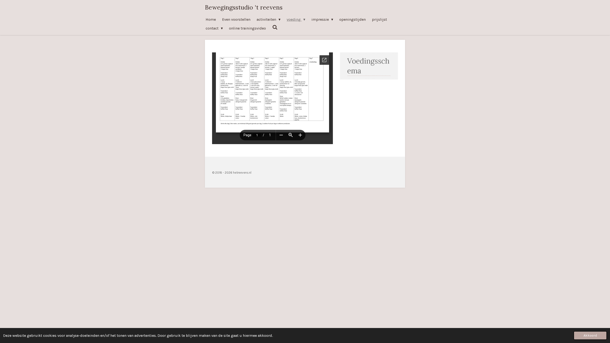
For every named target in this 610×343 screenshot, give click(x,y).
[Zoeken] (274, 27)
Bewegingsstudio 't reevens (244, 7)
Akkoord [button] (590, 335)
